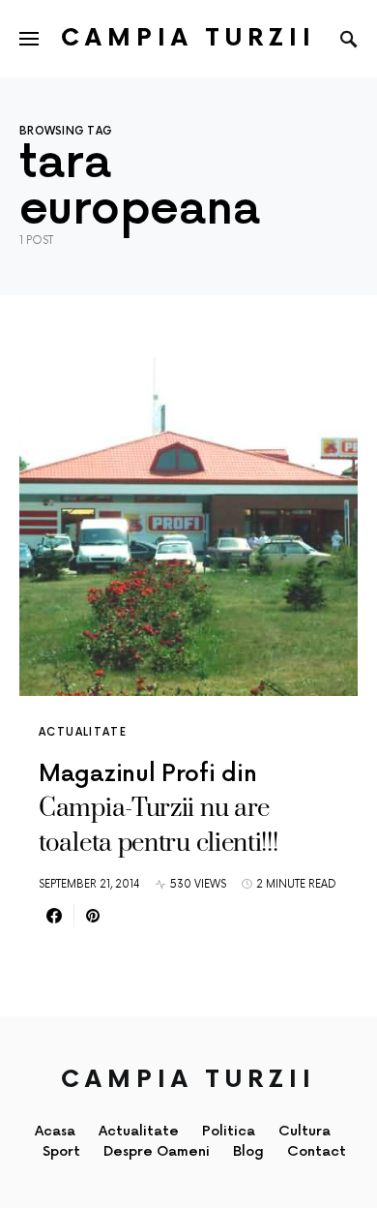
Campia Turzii (188, 38)
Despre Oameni (156, 1151)
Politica (228, 1131)
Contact (316, 1151)
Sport (61, 1151)
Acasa (55, 1131)
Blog (248, 1151)
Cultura (304, 1131)
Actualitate (83, 732)
